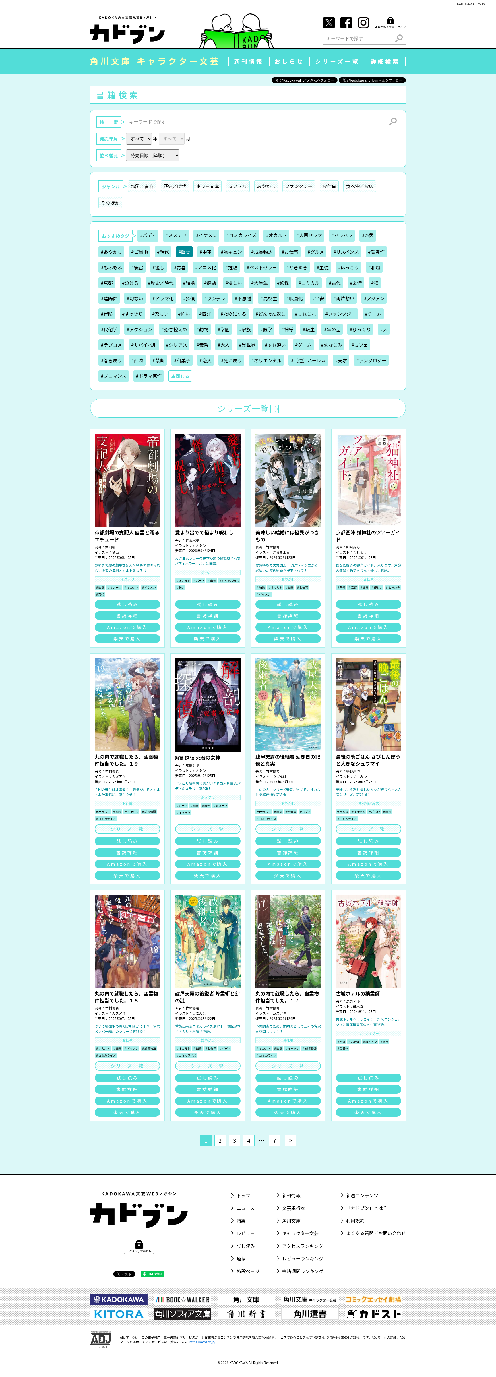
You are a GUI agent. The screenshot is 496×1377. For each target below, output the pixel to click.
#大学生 (259, 282)
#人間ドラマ (309, 235)
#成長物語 (261, 251)
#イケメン (206, 235)
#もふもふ (111, 267)
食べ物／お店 (359, 186)
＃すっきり (183, 812)
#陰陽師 (109, 298)
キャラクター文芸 (300, 1233)
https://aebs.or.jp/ (202, 1341)
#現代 (163, 251)
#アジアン (374, 298)
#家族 (245, 329)
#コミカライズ (241, 235)
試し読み (127, 604)
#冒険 (107, 313)
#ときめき (296, 267)
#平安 (318, 298)
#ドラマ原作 (149, 375)
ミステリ (238, 186)
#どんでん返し (270, 313)
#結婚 (189, 282)
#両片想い (343, 298)
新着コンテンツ (362, 1195)
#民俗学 (109, 329)
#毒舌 (202, 344)
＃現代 (100, 594)
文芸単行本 (293, 1207)
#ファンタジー (340, 313)
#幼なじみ (331, 344)
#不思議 (243, 298)
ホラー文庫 (207, 186)
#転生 (309, 329)
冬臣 (115, 552)
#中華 (205, 251)
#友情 (356, 282)
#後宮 (137, 267)
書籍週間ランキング (302, 1271)
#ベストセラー (262, 267)
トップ (243, 1195)
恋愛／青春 (142, 186)
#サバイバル (144, 344)
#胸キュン (231, 251)
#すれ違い (275, 344)
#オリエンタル (266, 360)
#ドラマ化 (163, 298)
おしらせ (289, 61)
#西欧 (137, 360)
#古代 (335, 282)
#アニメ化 (205, 267)
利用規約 (355, 1220)
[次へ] (290, 1140)
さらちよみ (281, 552)
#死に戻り (231, 360)
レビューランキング (302, 1258)
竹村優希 (273, 547)
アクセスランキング (302, 1245)
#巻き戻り (111, 360)
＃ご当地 (374, 811)
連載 (241, 1258)
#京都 (107, 282)
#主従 (323, 267)
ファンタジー (299, 186)
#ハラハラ (341, 235)
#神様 (287, 329)
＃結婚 (260, 587)
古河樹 (110, 547)
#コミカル (308, 282)
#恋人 (205, 360)
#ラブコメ (111, 344)
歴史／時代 (174, 186)
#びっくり (360, 329)
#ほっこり (348, 267)
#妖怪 (283, 282)
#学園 (224, 329)
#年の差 (332, 329)
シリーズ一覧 (337, 61)
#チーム (373, 313)
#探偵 (189, 298)
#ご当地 (139, 251)
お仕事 (329, 186)
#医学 (266, 329)
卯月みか (353, 547)
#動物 (202, 329)
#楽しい (160, 313)
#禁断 (158, 360)
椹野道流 (353, 771)
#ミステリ (176, 235)
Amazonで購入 (127, 627)
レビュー (246, 1233)
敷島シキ (192, 765)
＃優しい (377, 587)
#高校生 (268, 298)
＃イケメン (149, 587)
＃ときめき (392, 587)
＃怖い (180, 587)
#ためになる (233, 313)
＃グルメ (342, 811)
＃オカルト (131, 587)
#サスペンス (346, 251)
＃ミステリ (114, 587)
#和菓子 (182, 360)
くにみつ (360, 776)
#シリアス (176, 344)
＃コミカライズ (106, 818)
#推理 (231, 267)
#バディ (148, 235)
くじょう (360, 552)
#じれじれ (305, 313)
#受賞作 (376, 251)
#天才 (341, 360)
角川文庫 (291, 1220)
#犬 (384, 329)
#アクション (139, 329)
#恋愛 (368, 235)
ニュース (246, 1207)
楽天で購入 (127, 639)
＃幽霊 (100, 587)
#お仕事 (290, 251)
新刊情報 (249, 61)
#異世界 (247, 344)
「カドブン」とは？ (367, 1207)
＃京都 (352, 587)
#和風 (374, 267)
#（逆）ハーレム (308, 360)
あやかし (266, 186)
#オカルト (276, 235)
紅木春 (358, 1006)
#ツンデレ (214, 298)
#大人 (224, 344)
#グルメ (315, 251)
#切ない (135, 298)
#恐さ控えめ (174, 329)
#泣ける (130, 282)
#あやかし (111, 251)
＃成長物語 (149, 811)
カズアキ (119, 776)
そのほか (110, 202)
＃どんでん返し (229, 580)
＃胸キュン (370, 1041)
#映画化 (294, 298)
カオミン (199, 545)
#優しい (233, 282)
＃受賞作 (342, 1048)
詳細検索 (385, 61)
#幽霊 (184, 251)
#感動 (210, 282)
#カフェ (359, 344)
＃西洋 (341, 1041)
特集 (241, 1220)
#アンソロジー (371, 360)
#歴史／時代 (161, 282)
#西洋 (205, 313)
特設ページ (248, 1271)
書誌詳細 (127, 616)
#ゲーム (303, 344)
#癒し (158, 267)
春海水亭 (192, 540)
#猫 (375, 282)
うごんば (279, 776)
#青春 (180, 267)
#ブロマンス (114, 375)
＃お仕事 (302, 587)
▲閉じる (180, 376)
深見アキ (353, 1001)
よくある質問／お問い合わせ (376, 1233)
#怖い (184, 313)
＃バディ (198, 580)
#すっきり (132, 313)
